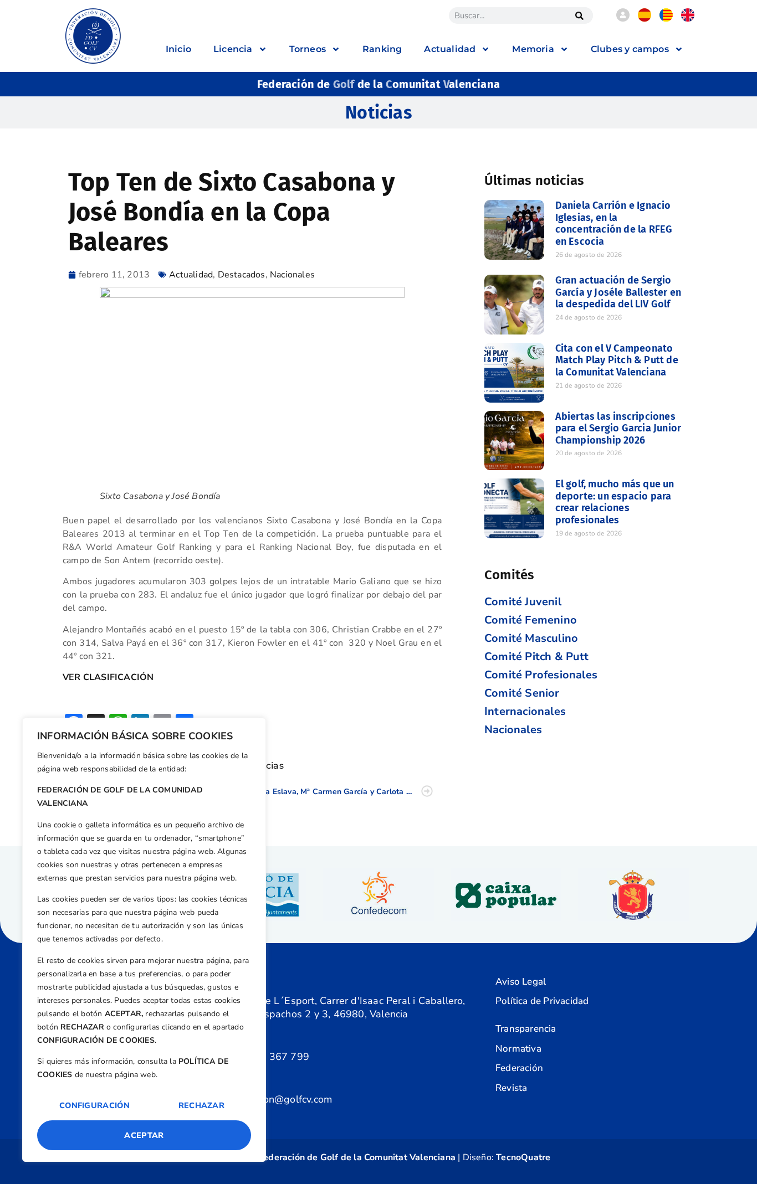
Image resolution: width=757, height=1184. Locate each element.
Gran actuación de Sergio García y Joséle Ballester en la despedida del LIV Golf (618, 292)
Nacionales (292, 275)
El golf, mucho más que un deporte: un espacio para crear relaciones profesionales (614, 502)
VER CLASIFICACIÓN (108, 677)
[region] (144, 940)
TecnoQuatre (523, 1157)
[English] (687, 19)
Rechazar (201, 1105)
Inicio (178, 49)
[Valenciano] (666, 19)
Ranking (382, 49)
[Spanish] (644, 19)
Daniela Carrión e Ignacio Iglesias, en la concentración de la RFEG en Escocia (614, 223)
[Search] (579, 15)
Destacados (241, 275)
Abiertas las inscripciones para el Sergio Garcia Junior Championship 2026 (618, 428)
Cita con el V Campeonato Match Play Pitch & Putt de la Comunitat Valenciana (616, 360)
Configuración (94, 1105)
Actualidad (191, 275)
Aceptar (143, 1135)
